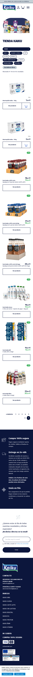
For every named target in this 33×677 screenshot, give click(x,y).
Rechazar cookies (7, 674)
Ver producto (12, 106)
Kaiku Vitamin (8, 627)
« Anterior (9, 414)
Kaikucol (6, 616)
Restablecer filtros (9, 67)
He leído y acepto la (16, 543)
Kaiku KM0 (6, 597)
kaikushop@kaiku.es (8, 583)
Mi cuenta (7, 633)
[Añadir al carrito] (26, 106)
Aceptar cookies (20, 674)
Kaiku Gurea (7, 601)
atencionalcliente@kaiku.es (10, 589)
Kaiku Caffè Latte (9, 605)
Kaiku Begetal (8, 612)
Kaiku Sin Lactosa (9, 609)
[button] (13, 56)
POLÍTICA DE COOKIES (13, 671)
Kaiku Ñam (6, 623)
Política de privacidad (22, 543)
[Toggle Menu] (28, 7)
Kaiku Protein (8, 620)
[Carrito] (22, 7)
